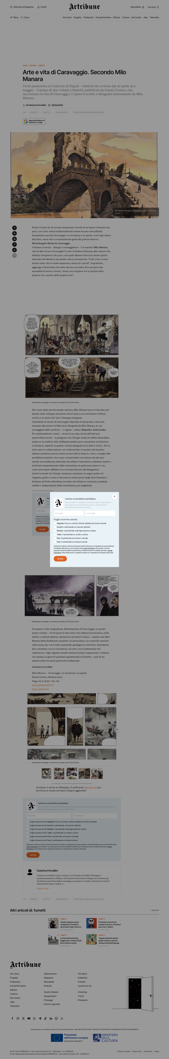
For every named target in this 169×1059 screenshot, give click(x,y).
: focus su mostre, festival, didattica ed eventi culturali (81, 523)
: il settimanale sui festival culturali (72, 542)
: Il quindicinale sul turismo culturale (72, 538)
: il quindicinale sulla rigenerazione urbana (76, 531)
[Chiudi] (114, 496)
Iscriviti (60, 559)
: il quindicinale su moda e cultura (72, 534)
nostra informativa (89, 548)
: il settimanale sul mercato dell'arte (73, 527)
